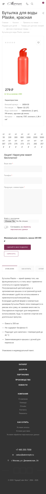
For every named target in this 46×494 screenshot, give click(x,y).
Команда (23, 403)
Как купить (26, 269)
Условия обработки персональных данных (23, 435)
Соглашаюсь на (20, 228)
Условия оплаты (23, 427)
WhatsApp (29, 470)
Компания (23, 394)
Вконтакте (16, 470)
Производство (23, 380)
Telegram (23, 470)
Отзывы (23, 406)
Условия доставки (23, 431)
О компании (23, 399)
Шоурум (23, 370)
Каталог (23, 364)
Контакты (23, 410)
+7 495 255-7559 (23, 450)
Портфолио (23, 375)
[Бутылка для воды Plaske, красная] (23, 66)
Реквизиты (23, 413)
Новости (23, 385)
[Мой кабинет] (37, 4)
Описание (9, 269)
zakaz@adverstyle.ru (25, 455)
